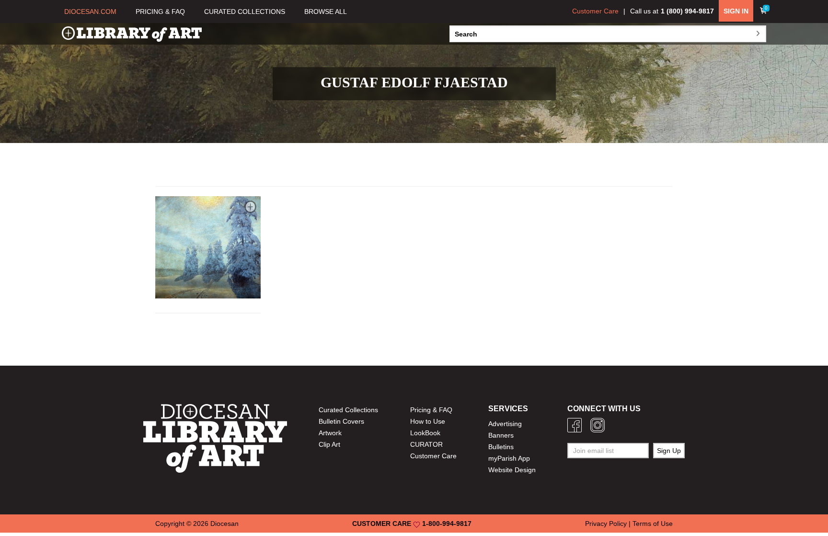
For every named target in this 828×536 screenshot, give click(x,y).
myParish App (509, 458)
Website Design (512, 470)
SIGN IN (736, 11)
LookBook (425, 433)
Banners (501, 435)
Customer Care (595, 11)
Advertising (505, 424)
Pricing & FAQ (431, 410)
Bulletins (501, 447)
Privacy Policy (606, 523)
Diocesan (224, 523)
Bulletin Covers (341, 421)
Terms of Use (652, 523)
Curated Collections (348, 410)
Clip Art (329, 444)
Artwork (330, 433)
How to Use (427, 421)
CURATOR (426, 444)
